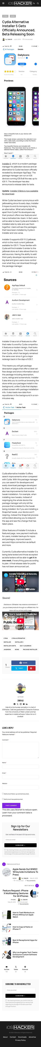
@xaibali (20, 716)
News (13, 16)
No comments (31, 881)
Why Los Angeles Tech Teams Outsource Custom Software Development (25, 954)
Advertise (32, 1037)
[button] (3, 3)
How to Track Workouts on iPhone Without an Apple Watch (23, 914)
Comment (5, 740)
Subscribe (20, 845)
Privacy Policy (20, 1040)
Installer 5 (6, 163)
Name (4, 763)
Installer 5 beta (10, 646)
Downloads (22, 1037)
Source (6, 597)
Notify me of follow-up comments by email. (16, 794)
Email (4, 773)
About (5, 1037)
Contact (13, 1037)
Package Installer (30, 649)
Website (4, 783)
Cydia (5, 16)
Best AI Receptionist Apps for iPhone (25, 941)
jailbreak (7, 649)
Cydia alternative (18, 638)
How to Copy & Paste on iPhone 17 (23, 928)
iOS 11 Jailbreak (25, 646)
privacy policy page (25, 610)
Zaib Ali (20, 700)
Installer (7, 642)
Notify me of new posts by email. (13, 799)
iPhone (13, 899)
